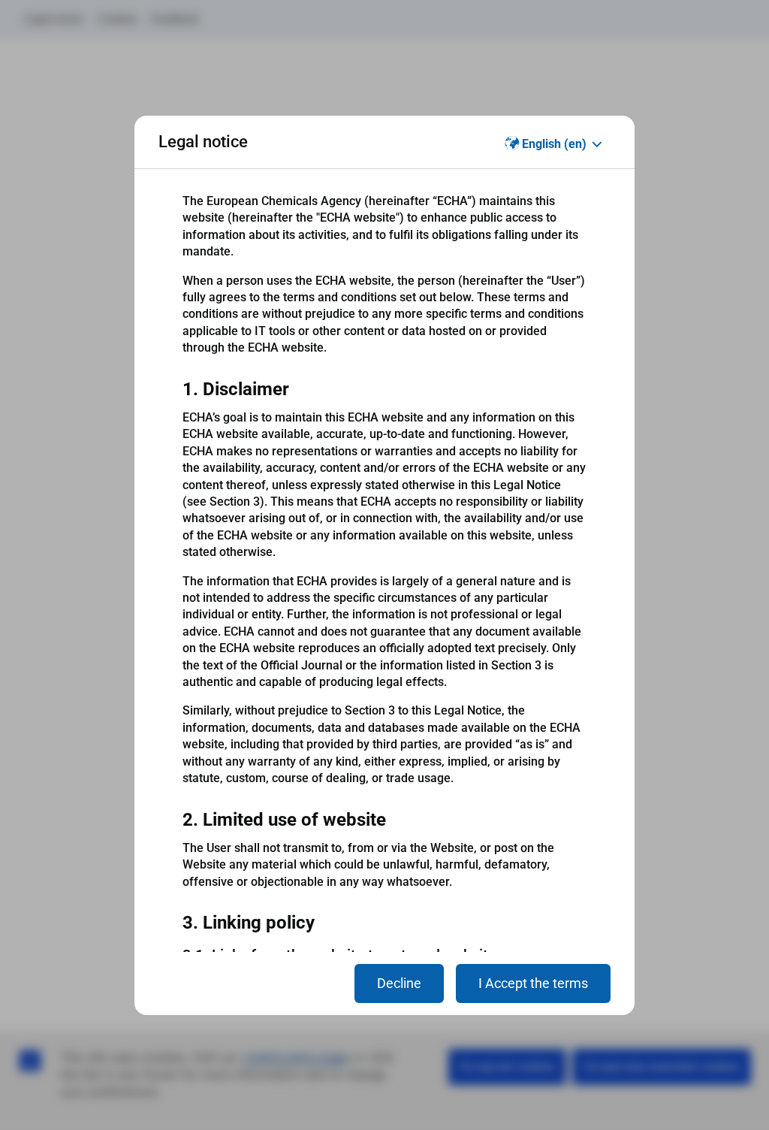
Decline (399, 983)
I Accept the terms (533, 983)
